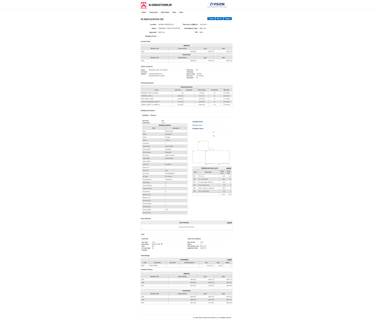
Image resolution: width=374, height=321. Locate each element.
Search (144, 12)
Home (181, 12)
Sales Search (165, 12)
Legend (228, 168)
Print (220, 19)
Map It (228, 19)
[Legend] (161, 244)
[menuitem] (144, 11)
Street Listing (153, 12)
